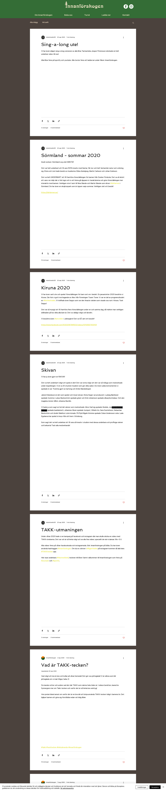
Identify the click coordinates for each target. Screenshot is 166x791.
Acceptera (155, 787)
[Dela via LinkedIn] (53, 121)
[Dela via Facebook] (42, 121)
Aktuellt (45, 23)
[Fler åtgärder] (123, 37)
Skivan (48, 370)
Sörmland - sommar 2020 (70, 155)
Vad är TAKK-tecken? (64, 665)
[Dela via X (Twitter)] (48, 121)
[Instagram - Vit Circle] (131, 6)
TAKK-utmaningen (62, 529)
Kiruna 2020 (55, 287)
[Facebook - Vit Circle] (126, 6)
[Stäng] (163, 787)
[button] (133, 23)
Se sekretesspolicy (67, 788)
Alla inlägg (34, 23)
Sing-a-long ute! (59, 44)
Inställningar (142, 787)
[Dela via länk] (59, 121)
